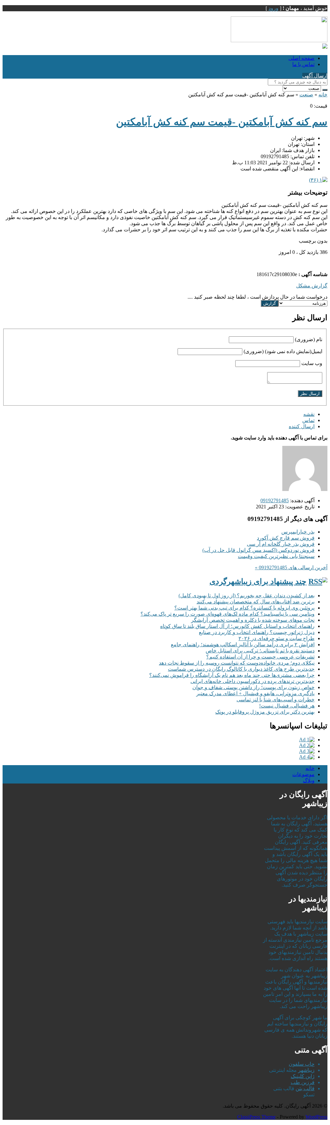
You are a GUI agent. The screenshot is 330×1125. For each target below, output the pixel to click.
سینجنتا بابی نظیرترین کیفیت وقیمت (276, 556)
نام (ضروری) (308, 339)
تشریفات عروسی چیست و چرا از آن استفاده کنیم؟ (260, 656)
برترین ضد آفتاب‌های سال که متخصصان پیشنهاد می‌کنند (256, 601)
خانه (322, 94)
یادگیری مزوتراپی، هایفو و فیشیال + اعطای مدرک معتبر (255, 693)
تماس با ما (303, 64)
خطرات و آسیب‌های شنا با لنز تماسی (276, 699)
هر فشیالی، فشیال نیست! (287, 705)
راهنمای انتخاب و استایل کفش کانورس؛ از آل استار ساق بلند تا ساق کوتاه (237, 626)
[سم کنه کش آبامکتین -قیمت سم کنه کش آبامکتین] (318, 180)
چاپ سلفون (302, 1064)
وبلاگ (309, 780)
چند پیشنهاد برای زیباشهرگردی (257, 581)
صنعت (306, 94)
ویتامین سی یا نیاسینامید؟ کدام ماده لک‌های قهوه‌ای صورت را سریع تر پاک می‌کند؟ (228, 614)
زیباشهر (306, 1070)
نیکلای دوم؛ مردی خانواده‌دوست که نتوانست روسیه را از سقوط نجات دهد (237, 663)
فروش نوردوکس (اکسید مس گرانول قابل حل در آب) (258, 550)
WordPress (316, 1117)
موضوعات (303, 774)
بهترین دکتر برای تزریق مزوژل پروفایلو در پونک (265, 712)
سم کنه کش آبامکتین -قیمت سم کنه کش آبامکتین (221, 122)
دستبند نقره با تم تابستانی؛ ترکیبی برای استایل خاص (260, 650)
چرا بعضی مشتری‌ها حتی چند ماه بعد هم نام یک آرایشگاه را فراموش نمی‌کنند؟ (232, 675)
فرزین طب (303, 1082)
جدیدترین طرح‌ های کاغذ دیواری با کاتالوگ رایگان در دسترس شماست (241, 669)
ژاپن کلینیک (303, 1076)
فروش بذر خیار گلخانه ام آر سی (281, 544)
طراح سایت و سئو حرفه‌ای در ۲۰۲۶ (276, 638)
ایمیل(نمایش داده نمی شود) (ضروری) (283, 351)
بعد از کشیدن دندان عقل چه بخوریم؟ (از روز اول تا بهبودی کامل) (247, 595)
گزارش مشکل (311, 285)
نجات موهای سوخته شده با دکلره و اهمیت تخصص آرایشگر (253, 620)
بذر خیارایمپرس (298, 531)
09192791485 (274, 500)
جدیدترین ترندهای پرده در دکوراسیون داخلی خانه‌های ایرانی (252, 681)
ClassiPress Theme (256, 1117)
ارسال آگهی (314, 75)
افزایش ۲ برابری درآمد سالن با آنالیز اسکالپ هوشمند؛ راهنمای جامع (243, 644)
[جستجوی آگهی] (324, 90)
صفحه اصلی (301, 58)
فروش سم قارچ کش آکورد (286, 538)
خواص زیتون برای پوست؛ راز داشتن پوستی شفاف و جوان (253, 687)
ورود (273, 8)
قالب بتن (305, 1088)
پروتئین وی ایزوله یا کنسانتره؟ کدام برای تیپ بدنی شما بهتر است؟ (244, 608)
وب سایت (311, 363)
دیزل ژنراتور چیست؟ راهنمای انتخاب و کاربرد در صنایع (257, 632)
